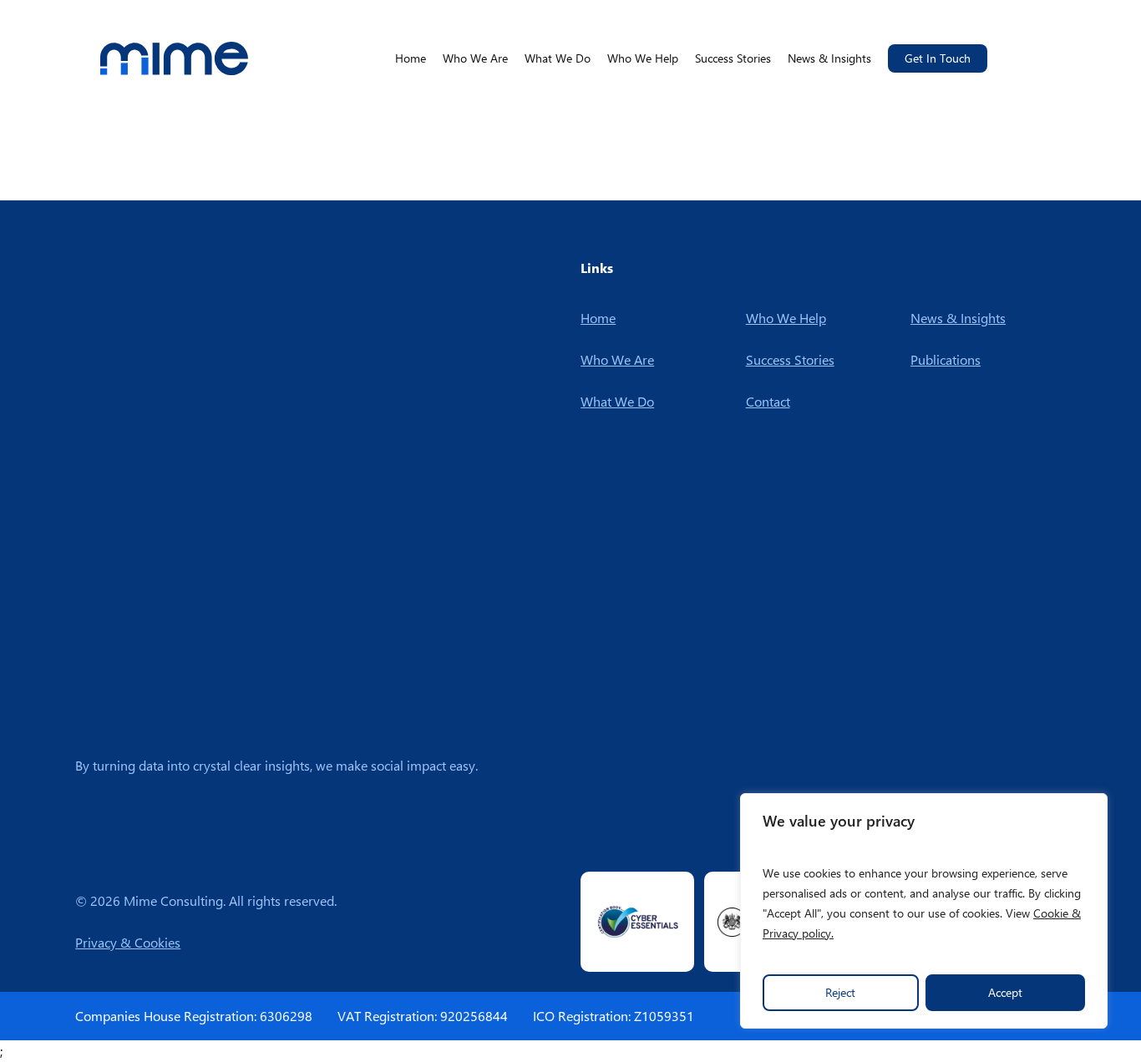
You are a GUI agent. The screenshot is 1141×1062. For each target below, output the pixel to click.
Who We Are (617, 359)
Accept (1005, 992)
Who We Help (786, 317)
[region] (924, 911)
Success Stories (790, 359)
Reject (840, 992)
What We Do (617, 401)
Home (598, 317)
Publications (945, 359)
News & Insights (958, 317)
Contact (768, 401)
